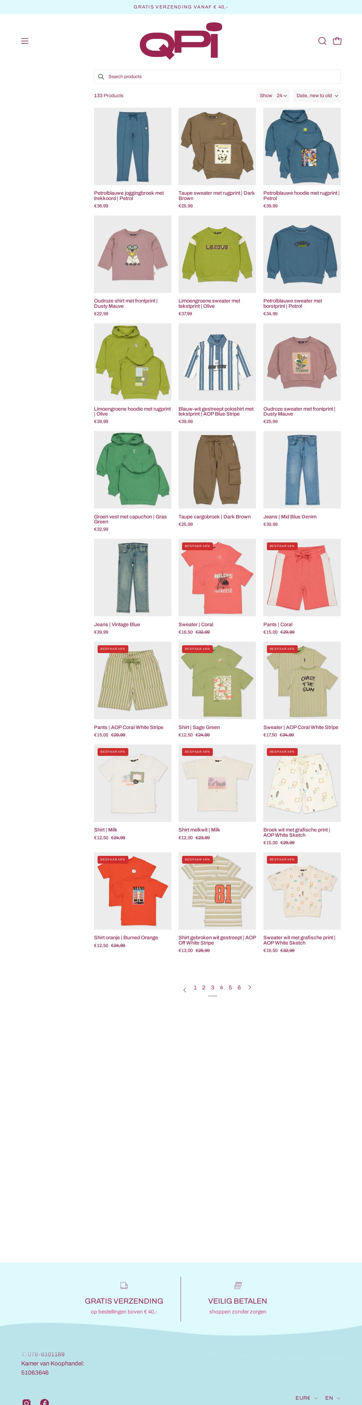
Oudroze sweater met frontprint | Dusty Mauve (299, 411)
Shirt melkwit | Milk (199, 829)
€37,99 (185, 314)
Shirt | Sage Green (199, 727)
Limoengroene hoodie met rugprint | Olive (132, 411)
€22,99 (101, 314)
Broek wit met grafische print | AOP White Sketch (296, 832)
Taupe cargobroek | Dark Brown (215, 516)
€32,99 (101, 529)
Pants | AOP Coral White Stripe (128, 727)
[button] (322, 41)
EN (329, 1398)
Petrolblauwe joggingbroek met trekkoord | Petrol (129, 195)
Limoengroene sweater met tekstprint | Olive (209, 303)
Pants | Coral (277, 624)
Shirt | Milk (105, 829)
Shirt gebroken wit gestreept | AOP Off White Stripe (217, 940)
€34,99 (270, 314)
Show (266, 95)
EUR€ (303, 1398)
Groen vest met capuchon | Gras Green (130, 519)
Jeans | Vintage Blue (117, 624)
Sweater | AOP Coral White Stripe (300, 727)
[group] (181, 7)
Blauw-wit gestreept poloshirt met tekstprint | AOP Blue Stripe (216, 411)
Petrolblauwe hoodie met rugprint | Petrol (301, 195)
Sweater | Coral (196, 624)
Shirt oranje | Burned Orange (126, 937)
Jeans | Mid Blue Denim (289, 516)
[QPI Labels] (181, 41)
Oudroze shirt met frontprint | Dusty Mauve (126, 303)
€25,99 (186, 206)
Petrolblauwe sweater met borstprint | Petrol (292, 303)
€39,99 (270, 206)
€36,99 (101, 206)
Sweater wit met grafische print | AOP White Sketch (299, 940)
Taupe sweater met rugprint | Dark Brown (217, 195)
